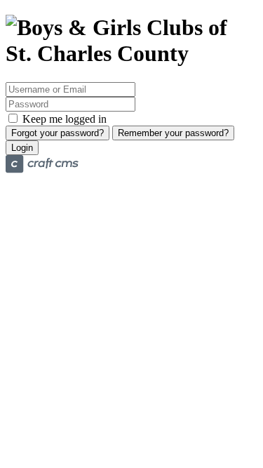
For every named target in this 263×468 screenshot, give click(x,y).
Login (22, 147)
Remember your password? (173, 133)
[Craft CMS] (42, 169)
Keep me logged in (63, 119)
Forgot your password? (57, 133)
